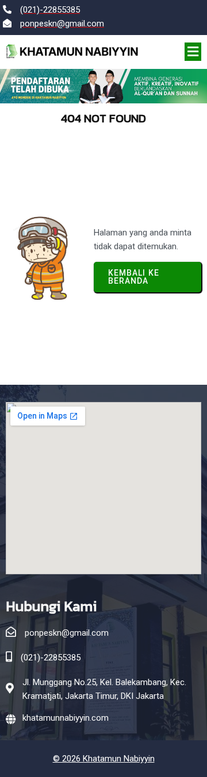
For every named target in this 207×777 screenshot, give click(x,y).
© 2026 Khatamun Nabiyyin (104, 758)
